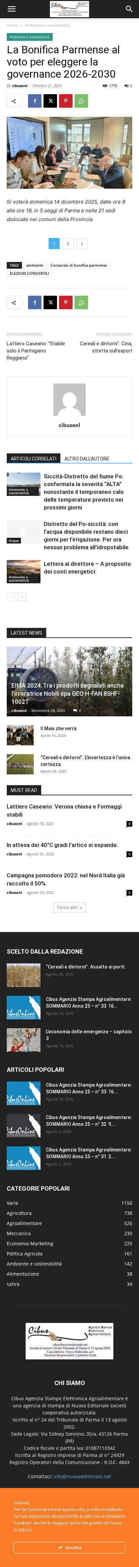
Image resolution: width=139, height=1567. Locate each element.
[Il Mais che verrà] (20, 735)
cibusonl (19, 85)
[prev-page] (11, 596)
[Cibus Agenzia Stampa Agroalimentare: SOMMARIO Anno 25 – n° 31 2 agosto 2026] (23, 1158)
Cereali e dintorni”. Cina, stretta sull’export (106, 347)
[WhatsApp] (81, 101)
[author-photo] (69, 416)
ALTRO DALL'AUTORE (86, 458)
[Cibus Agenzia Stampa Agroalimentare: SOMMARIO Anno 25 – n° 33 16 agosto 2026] (23, 1007)
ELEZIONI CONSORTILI (29, 273)
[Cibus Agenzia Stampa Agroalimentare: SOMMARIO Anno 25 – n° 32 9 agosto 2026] (23, 1126)
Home (12, 25)
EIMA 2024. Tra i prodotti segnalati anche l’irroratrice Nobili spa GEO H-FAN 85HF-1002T (67, 693)
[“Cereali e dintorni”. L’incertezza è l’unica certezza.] (20, 764)
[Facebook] (34, 101)
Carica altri (67, 907)
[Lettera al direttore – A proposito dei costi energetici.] (23, 571)
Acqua (14, 540)
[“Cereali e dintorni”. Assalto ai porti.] (23, 975)
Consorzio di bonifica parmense (79, 265)
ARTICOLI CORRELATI (33, 458)
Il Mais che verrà (58, 728)
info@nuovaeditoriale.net (82, 1476)
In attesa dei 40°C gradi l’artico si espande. (62, 845)
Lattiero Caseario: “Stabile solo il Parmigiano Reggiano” (36, 351)
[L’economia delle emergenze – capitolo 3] (23, 1040)
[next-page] (22, 596)
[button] (11, 9)
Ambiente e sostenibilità (47, 25)
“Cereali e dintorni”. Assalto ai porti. (86, 967)
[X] (50, 101)
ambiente (34, 265)
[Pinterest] (66, 101)
